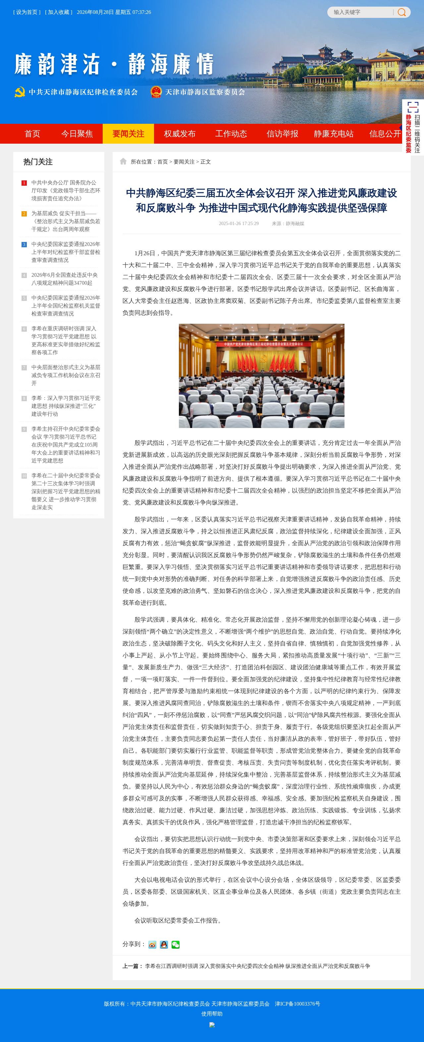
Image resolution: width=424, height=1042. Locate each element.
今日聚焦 (77, 133)
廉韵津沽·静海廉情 (129, 76)
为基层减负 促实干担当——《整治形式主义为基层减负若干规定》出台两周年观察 (65, 221)
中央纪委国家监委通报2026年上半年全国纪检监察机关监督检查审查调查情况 (65, 305)
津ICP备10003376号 (297, 1004)
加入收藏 (58, 12)
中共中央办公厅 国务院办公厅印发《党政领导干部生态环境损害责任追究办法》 (65, 190)
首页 (32, 133)
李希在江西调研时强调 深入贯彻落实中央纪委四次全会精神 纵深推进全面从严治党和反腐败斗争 (257, 966)
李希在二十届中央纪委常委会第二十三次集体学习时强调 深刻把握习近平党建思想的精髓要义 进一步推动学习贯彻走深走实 (65, 491)
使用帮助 (212, 1014)
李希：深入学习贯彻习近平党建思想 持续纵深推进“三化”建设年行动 (65, 406)
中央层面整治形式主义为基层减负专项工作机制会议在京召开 (65, 375)
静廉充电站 (334, 133)
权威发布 (180, 133)
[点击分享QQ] (164, 945)
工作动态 (231, 133)
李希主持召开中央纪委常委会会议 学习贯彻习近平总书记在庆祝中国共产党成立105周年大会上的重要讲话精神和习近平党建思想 (65, 444)
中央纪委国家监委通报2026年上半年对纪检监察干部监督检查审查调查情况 (65, 252)
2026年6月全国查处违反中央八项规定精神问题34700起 (64, 279)
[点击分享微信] (176, 945)
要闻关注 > (186, 162)
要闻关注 (128, 133)
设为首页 (26, 12)
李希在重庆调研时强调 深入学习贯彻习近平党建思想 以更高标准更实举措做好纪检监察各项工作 (65, 340)
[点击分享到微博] (152, 945)
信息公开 (385, 133)
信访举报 (282, 133)
